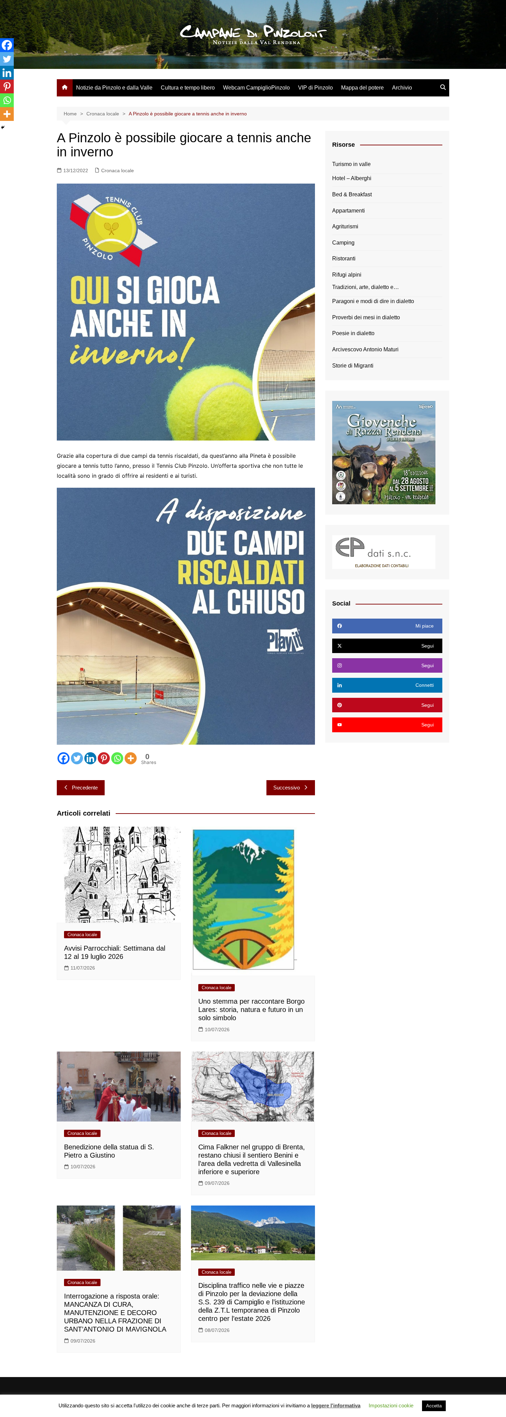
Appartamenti (348, 211)
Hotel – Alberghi (351, 178)
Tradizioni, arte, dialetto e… (365, 287)
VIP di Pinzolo (315, 88)
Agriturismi (345, 226)
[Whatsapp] (117, 758)
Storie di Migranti (352, 366)
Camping (343, 243)
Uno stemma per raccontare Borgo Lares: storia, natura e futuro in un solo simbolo (251, 1009)
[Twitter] (77, 758)
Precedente (85, 787)
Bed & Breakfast (352, 194)
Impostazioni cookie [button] (391, 1405)
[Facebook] (63, 758)
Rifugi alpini (346, 275)
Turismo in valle (351, 164)
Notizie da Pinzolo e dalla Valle (114, 88)
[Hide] (3, 127)
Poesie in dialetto (353, 333)
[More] (131, 758)
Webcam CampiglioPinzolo (256, 88)
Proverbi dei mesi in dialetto (366, 317)
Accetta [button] (434, 1405)
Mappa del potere (362, 88)
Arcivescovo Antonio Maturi (365, 349)
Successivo (286, 787)
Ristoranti (344, 258)
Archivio (402, 88)
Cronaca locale (117, 170)
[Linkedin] (90, 758)
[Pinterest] (104, 758)
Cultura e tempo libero (188, 88)
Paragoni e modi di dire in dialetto (373, 301)
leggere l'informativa (335, 1405)
